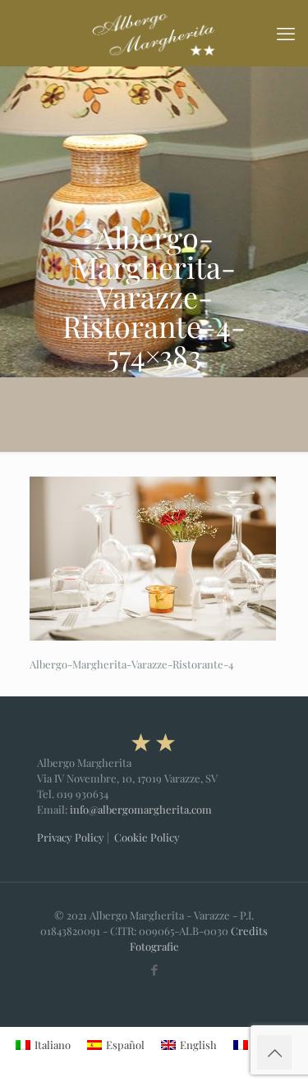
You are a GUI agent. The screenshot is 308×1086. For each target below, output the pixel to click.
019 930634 (82, 794)
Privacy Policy (70, 837)
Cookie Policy (147, 837)
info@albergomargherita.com (141, 809)
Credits (249, 931)
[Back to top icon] (274, 1052)
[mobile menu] (286, 33)
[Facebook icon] (154, 969)
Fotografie (154, 946)
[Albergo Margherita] (154, 32)
